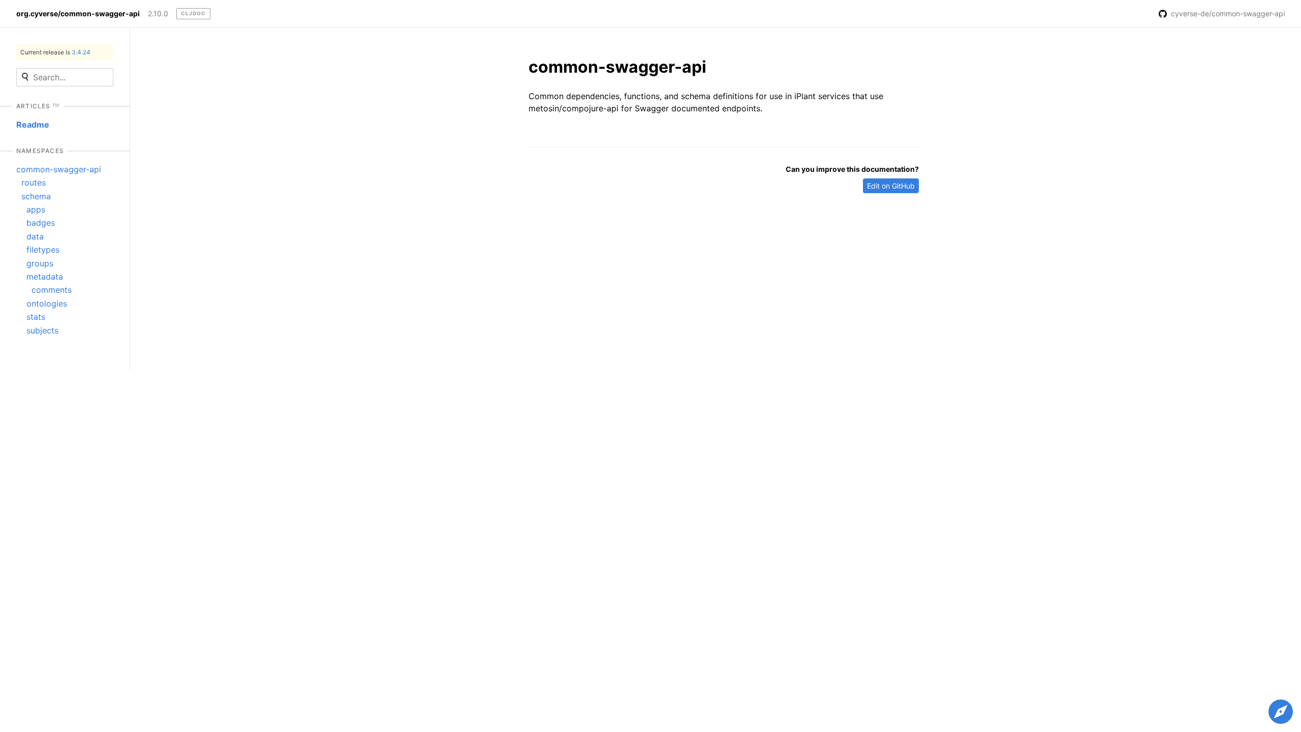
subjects (42, 330)
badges (40, 223)
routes (33, 182)
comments (52, 290)
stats (35, 317)
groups (39, 263)
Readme (32, 124)
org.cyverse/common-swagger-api (78, 14)
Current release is (55, 52)
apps (35, 209)
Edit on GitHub (891, 185)
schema (36, 196)
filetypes (42, 250)
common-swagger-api (58, 169)
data (35, 236)
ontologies (46, 303)
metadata (44, 276)
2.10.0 (158, 14)
